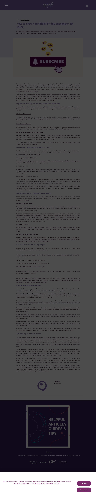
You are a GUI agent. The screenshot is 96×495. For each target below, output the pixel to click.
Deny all (84, 483)
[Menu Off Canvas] (6, 4)
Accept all (84, 490)
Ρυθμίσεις (84, 477)
